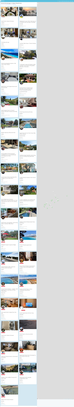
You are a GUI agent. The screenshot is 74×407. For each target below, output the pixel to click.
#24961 (23, 40)
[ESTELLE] (21, 39)
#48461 (6, 353)
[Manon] (3, 308)
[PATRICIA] (3, 195)
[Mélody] (3, 106)
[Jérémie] (21, 151)
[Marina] (21, 373)
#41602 (25, 331)
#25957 (5, 174)
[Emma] (3, 395)
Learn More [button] (62, 1)
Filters (14, 5)
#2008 (24, 263)
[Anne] (3, 59)
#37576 (6, 309)
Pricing (67, 1)
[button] (58, 1)
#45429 (25, 286)
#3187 (5, 107)
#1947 (23, 130)
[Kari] (3, 218)
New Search (19, 5)
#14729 (25, 374)
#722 (5, 83)
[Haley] (3, 352)
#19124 (5, 60)
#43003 (25, 352)
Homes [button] (60, 1)
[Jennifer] (21, 17)
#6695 (23, 174)
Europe (2, 4)
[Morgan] (3, 373)
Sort (16, 5)
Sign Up (72, 1)
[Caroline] (21, 173)
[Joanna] (3, 149)
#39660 (6, 332)
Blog (65, 1)
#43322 (5, 18)
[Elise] (21, 351)
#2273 (5, 196)
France (4, 4)
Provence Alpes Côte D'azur (8, 4)
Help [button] (68, 1)
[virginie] (3, 17)
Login (70, 1)
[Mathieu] (3, 331)
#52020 (6, 374)
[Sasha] (3, 128)
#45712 (23, 18)
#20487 (5, 39)
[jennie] (21, 60)
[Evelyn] (3, 82)
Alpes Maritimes (14, 4)
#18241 (23, 61)
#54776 (26, 310)
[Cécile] (3, 38)
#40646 (24, 152)
